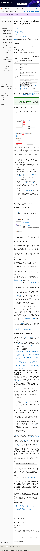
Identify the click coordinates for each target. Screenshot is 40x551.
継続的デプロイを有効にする (19, 30)
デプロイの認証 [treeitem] (5, 68)
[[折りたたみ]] (12, 17)
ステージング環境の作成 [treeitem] (6, 73)
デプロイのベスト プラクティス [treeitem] (7, 37)
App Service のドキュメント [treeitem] (6, 21)
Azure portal (18, 110)
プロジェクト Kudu (19, 328)
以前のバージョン (8, 548)
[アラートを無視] (38, 2)
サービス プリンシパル (27, 305)
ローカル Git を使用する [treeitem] (7, 61)
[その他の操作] (38, 18)
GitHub (21, 36)
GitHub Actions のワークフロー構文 (23, 293)
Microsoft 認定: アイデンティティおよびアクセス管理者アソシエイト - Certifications (25, 535)
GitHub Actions (18, 158)
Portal (25, 11)
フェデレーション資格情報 (33, 424)
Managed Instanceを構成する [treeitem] (7, 34)
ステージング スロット (33, 406)
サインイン (37, 8)
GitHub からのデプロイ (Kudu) (21, 505)
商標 (21, 550)
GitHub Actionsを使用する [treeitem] (8, 64)
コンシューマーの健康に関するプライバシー (7, 550)
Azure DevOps (18, 343)
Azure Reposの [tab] (31, 155)
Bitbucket (25, 36)
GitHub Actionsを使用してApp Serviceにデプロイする (25, 506)
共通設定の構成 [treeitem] (5, 45)
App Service (22, 18)
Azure (18, 18)
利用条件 (17, 550)
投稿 (17, 548)
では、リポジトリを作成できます (26, 101)
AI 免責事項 (2, 548)
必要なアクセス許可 (26, 440)
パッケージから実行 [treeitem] (7, 66)
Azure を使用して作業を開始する (33, 11)
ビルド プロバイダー (20, 151)
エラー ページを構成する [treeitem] (6, 52)
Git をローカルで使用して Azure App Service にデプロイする (27, 508)
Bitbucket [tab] (20, 154)
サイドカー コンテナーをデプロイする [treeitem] (7, 76)
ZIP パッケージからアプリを (21, 400)
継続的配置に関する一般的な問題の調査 (23, 329)
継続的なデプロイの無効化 (19, 31)
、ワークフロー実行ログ (32, 282)
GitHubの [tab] (16, 155)
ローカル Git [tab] (25, 155)
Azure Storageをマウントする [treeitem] (7, 78)
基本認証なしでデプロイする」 (20, 380)
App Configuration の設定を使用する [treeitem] (7, 48)
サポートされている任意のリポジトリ (31, 337)
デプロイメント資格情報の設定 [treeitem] (7, 71)
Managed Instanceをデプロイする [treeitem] (7, 31)
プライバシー (21, 548)
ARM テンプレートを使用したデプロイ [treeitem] (7, 40)
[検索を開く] (34, 9)
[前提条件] (16, 28)
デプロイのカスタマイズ (32, 93)
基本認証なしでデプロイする (21, 330)
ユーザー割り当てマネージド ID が (29, 182)
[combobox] (6, 19)
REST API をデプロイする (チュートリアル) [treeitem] (7, 43)
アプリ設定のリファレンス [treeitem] (7, 50)
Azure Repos (30, 36)
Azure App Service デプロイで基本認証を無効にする (25, 510)
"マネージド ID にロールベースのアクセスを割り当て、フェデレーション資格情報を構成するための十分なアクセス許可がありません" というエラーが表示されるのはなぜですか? (27, 361)
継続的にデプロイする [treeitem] (7, 59)
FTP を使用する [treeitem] (6, 57)
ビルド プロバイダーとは (19, 32)
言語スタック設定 (29, 190)
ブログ (13, 548)
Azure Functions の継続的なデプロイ (25, 88)
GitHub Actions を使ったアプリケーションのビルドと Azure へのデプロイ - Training (26, 528)
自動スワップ (18, 406)
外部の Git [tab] (36, 155)
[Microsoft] (1, 8)
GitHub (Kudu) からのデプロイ (30, 318)
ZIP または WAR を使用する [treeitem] (8, 55)
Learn (15, 18)
